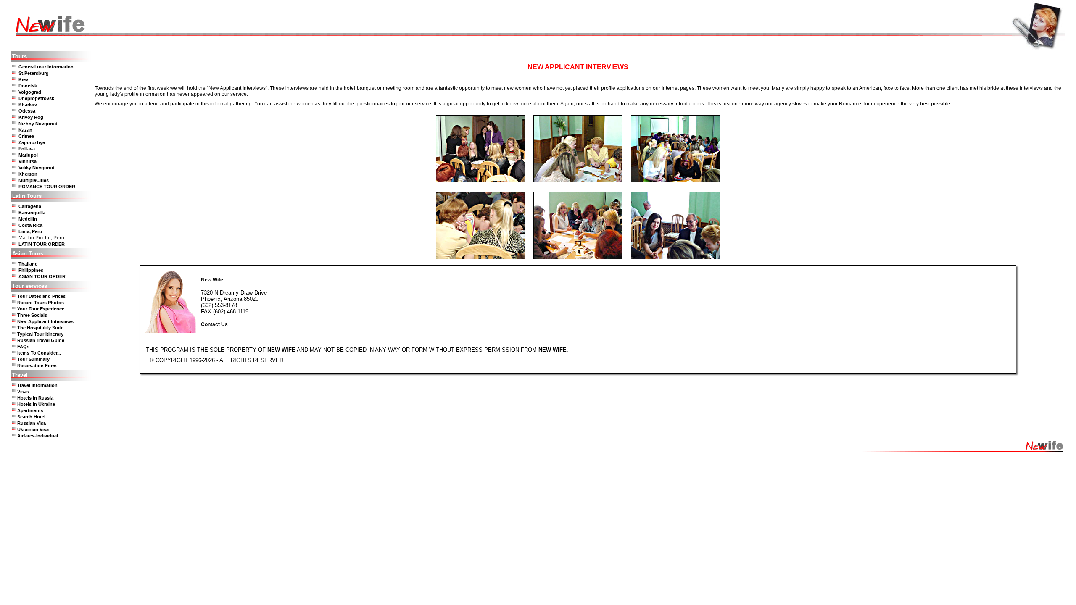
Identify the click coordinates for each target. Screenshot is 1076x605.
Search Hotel (31, 416)
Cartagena (29, 206)
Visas (23, 391)
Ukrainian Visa (33, 429)
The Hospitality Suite (40, 327)
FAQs (23, 346)
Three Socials (32, 315)
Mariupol (28, 155)
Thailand (28, 263)
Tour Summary (33, 359)
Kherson (27, 173)
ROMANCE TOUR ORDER (46, 186)
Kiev (23, 79)
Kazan (25, 129)
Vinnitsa (27, 161)
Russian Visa (31, 423)
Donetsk (27, 85)
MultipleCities (33, 180)
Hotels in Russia (35, 397)
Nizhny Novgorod (38, 123)
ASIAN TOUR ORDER (42, 276)
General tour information (46, 66)
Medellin (27, 218)
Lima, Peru (30, 231)
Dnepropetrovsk (36, 98)
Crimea (26, 136)
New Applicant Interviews (45, 321)
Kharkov (27, 104)
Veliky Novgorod (36, 167)
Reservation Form (37, 365)
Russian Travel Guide (40, 340)
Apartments (30, 410)
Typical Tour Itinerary (40, 334)
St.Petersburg (33, 73)
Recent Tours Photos (40, 302)
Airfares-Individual (37, 435)
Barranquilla (31, 212)
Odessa (26, 110)
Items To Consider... (39, 352)
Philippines (30, 270)
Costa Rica (30, 225)
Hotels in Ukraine (36, 404)
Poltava (26, 148)
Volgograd (29, 92)
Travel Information (37, 385)
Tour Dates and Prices (41, 296)
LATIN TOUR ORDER (41, 244)
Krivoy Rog (30, 117)
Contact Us (214, 324)
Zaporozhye (31, 142)
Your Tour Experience (40, 308)
